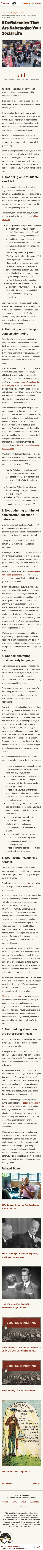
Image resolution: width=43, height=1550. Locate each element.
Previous (10, 1483)
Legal (14, 1502)
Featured (7, 13)
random (27, 3)
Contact (4, 1502)
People (13, 13)
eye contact (26, 883)
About (23, 1502)
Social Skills (20, 13)
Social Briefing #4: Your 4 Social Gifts (18, 1391)
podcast (38, 3)
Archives (21, 1506)
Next (35, 1483)
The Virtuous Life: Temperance (16, 1472)
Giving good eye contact (12, 996)
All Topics (34, 1502)
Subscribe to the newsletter (13, 1548)
